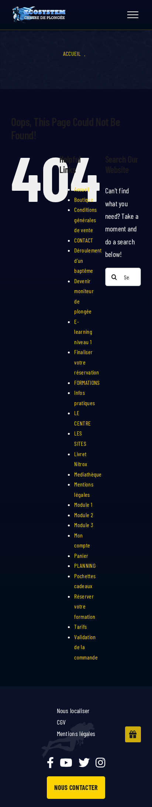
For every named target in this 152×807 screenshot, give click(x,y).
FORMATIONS (87, 382)
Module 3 (83, 524)
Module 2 (83, 514)
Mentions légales (76, 733)
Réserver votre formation (84, 606)
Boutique (83, 199)
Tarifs (80, 626)
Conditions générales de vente (85, 219)
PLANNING (84, 565)
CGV (61, 722)
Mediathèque (87, 474)
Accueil (71, 53)
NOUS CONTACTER (75, 787)
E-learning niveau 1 (83, 331)
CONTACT (83, 240)
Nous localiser (73, 710)
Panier (81, 555)
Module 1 (83, 504)
